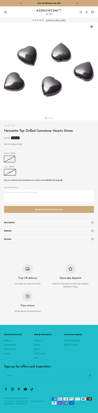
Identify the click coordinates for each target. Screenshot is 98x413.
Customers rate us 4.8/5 (55, 20)
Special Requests (11, 187)
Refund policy (8, 404)
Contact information (37, 401)
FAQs (36, 358)
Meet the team (10, 349)
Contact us (38, 340)
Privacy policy (8, 401)
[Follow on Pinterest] (19, 389)
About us (7, 340)
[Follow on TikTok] (32, 389)
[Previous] (20, 3)
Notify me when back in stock (49, 209)
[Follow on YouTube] (25, 389)
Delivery (37, 345)
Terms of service (21, 404)
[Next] (77, 3)
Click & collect (39, 353)
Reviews (7, 353)
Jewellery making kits (72, 340)
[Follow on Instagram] (12, 389)
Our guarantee (10, 345)
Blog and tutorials (71, 345)
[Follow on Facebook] (6, 389)
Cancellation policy (22, 401)
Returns (37, 349)
